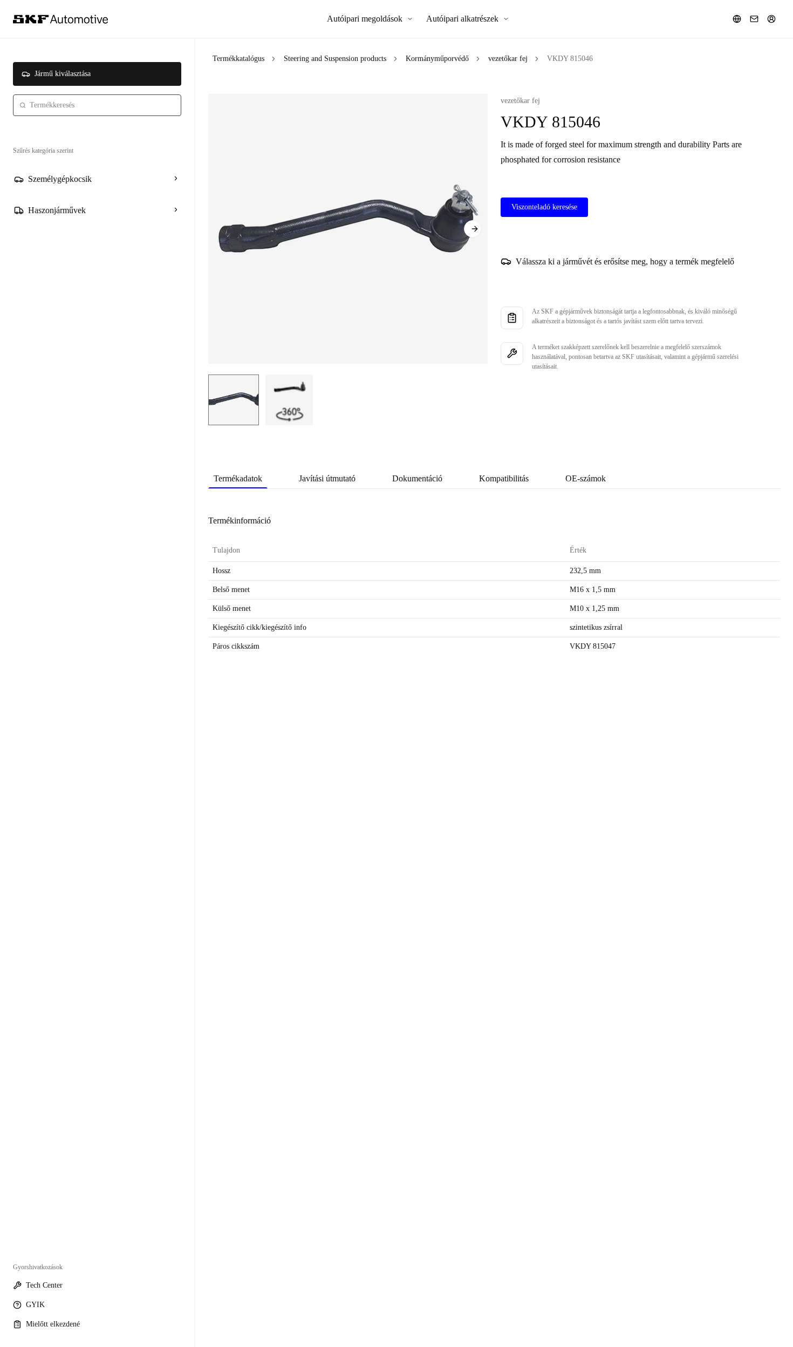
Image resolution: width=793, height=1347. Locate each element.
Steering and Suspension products (335, 59)
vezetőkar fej (508, 59)
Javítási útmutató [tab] (327, 478)
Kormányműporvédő (437, 59)
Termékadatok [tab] (238, 478)
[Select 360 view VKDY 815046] (289, 400)
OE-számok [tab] (585, 478)
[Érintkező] (754, 19)
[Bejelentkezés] (771, 19)
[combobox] (97, 105)
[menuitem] (370, 19)
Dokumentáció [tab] (417, 478)
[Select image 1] (233, 400)
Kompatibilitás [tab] (504, 478)
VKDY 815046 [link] (570, 59)
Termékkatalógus (238, 59)
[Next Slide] (472, 228)
